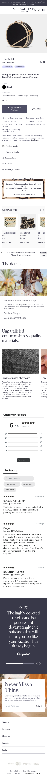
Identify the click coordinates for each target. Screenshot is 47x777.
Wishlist (37, 109)
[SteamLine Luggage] (23, 10)
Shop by (5, 722)
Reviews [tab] (10, 470)
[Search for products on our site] (35, 10)
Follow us (43, 254)
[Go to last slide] (40, 210)
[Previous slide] (37, 663)
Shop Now (23, 199)
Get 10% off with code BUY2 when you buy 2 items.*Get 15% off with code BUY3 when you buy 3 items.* (23, 3)
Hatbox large (23, 96)
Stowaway (34, 96)
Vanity (4, 100)
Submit (39, 706)
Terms (8, 774)
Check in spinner (8, 96)
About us (6, 736)
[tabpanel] (23, 534)
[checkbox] (10, 490)
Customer (6, 729)
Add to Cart (6, 243)
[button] (23, 433)
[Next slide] (43, 210)
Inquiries (5, 743)
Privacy (17, 774)
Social (4, 750)
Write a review (23, 460)
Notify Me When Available (14, 109)
